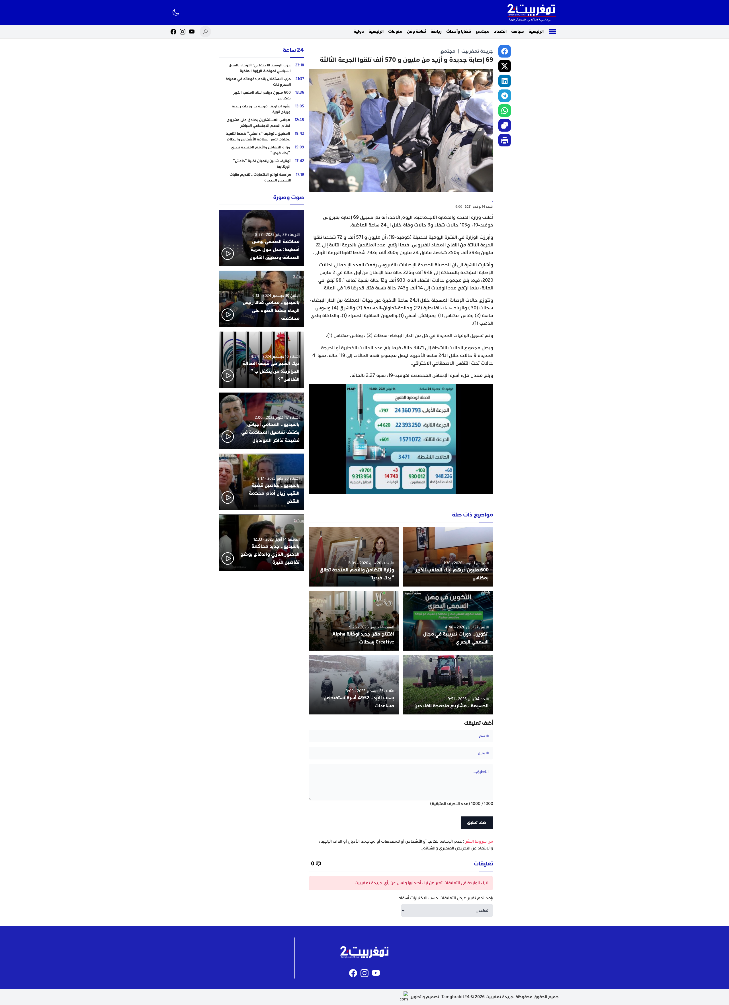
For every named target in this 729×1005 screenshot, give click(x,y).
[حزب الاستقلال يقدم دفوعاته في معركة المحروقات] (261, 81)
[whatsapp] (504, 110)
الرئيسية (536, 31)
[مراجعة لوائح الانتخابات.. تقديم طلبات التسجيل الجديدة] (261, 177)
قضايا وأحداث (458, 31)
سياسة (517, 31)
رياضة (436, 31)
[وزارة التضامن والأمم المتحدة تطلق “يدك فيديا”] (354, 557)
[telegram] (504, 95)
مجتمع (483, 31)
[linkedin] (504, 81)
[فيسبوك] (173, 31)
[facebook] (504, 51)
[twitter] (504, 66)
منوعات (395, 31)
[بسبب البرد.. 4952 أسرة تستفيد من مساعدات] (354, 685)
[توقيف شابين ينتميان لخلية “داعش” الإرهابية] (261, 163)
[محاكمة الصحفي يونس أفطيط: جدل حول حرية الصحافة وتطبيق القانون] (261, 238)
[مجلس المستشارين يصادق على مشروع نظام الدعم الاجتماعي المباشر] (261, 122)
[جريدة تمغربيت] (531, 12)
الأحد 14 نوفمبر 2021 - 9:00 (474, 207)
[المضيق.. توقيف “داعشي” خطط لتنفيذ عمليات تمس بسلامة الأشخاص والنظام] (261, 136)
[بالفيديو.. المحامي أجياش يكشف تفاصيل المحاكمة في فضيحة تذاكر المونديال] (261, 421)
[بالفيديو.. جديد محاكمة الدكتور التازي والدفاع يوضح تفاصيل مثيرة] (261, 542)
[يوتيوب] (191, 31)
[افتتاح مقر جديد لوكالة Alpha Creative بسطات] (354, 621)
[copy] (504, 125)
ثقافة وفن (416, 31)
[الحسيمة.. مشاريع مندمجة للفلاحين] (448, 685)
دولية (359, 31)
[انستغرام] (182, 31)
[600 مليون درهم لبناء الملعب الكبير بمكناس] (448, 557)
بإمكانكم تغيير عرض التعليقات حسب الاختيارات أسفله (445, 898)
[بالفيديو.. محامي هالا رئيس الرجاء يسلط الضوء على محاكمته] (261, 299)
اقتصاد (500, 31)
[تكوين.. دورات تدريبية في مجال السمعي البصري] (448, 621)
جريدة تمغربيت (477, 51)
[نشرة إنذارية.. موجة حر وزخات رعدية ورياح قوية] (261, 109)
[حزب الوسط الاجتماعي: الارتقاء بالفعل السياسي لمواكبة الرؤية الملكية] (261, 68)
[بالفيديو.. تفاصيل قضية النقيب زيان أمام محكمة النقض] (261, 482)
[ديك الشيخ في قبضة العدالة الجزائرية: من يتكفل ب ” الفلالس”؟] (261, 360)
